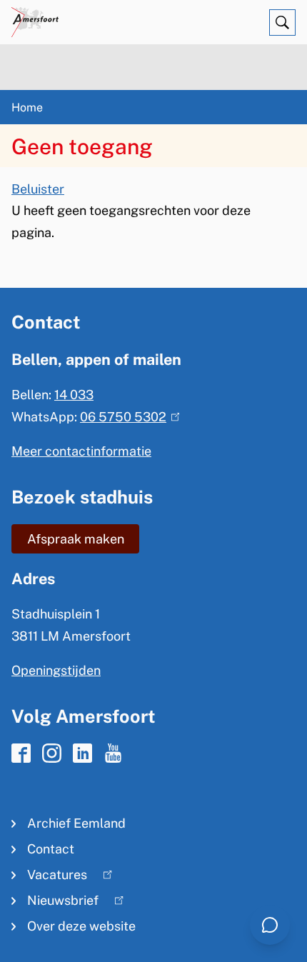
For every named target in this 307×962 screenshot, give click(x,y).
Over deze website (81, 925)
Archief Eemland (76, 823)
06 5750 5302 (126, 416)
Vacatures (49, 877)
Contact (50, 848)
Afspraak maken (75, 538)
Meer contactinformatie (81, 451)
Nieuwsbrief (55, 903)
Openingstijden (56, 670)
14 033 (74, 394)
